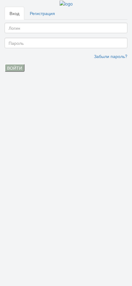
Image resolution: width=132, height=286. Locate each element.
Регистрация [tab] (42, 13)
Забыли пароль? (110, 56)
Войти (14, 68)
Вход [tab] (14, 13)
